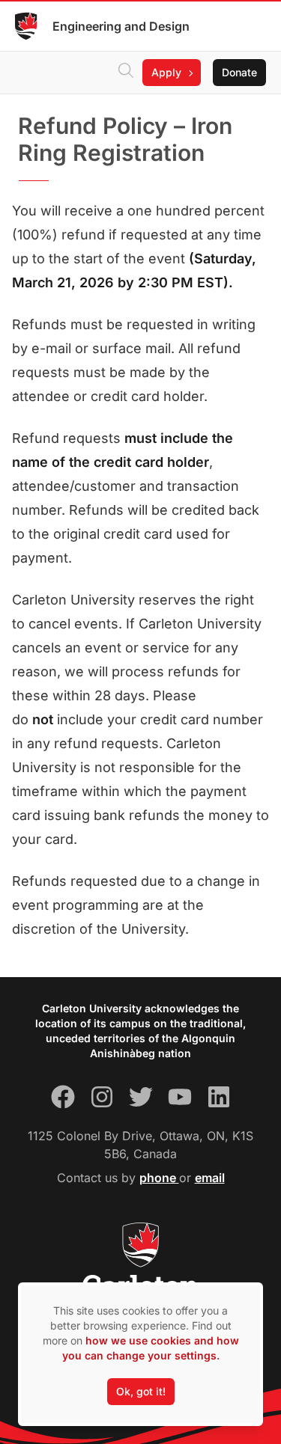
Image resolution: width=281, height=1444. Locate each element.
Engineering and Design (121, 26)
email (210, 1177)
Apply (166, 72)
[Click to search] (125, 72)
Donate (239, 72)
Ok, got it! (141, 1391)
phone (159, 1177)
